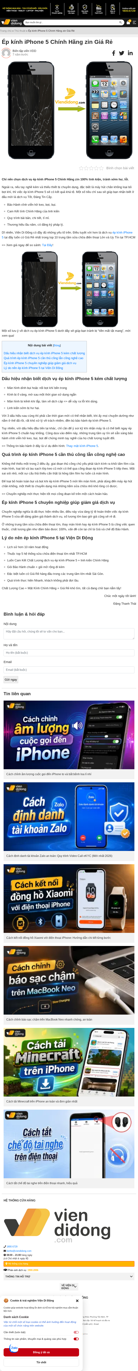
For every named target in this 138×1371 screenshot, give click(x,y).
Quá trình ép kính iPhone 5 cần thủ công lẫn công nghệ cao (43, 358)
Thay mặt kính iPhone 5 (82, 446)
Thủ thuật (19, 30)
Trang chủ (6, 30)
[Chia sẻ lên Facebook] (113, 53)
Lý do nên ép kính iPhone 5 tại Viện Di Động (33, 368)
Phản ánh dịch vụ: (22, 1270)
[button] (77, 1300)
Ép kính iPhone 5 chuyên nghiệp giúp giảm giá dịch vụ (40, 363)
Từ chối (41, 1362)
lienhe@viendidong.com (19, 1251)
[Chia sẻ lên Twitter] (121, 53)
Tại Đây (47, 245)
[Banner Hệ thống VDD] (69, 9)
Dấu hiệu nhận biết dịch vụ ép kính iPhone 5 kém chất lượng (44, 353)
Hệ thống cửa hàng (17, 1263)
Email (8, 662)
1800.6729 (12, 1246)
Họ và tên (10, 645)
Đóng (57, 345)
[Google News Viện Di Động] (84, 1342)
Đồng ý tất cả (41, 1352)
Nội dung (10, 624)
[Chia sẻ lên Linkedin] (130, 53)
